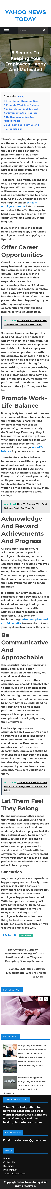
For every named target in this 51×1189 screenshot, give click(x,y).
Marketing (26, 935)
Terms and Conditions (14, 1173)
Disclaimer (8, 1165)
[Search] (44, 30)
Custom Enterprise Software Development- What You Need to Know (26, 972)
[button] (46, 999)
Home (6, 1158)
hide (20, 96)
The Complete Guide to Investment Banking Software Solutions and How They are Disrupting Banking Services (24, 955)
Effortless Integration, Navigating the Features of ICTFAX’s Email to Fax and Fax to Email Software (24, 1085)
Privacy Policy (10, 1169)
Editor (8, 935)
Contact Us (9, 1162)
